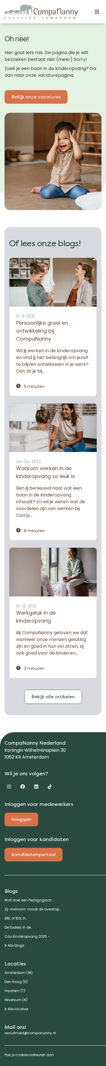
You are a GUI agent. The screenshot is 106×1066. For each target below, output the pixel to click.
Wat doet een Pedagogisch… (29, 900)
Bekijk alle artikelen (53, 696)
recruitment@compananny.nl (30, 1033)
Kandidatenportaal (33, 854)
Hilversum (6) (16, 1000)
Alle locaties (17, 1009)
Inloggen (21, 819)
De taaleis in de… (19, 927)
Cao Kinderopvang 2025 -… (28, 936)
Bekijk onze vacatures (36, 96)
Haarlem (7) (15, 991)
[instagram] (9, 786)
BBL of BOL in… (16, 918)
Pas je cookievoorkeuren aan (29, 1054)
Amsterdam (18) (19, 973)
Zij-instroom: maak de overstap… (33, 909)
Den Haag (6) (16, 982)
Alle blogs (15, 945)
